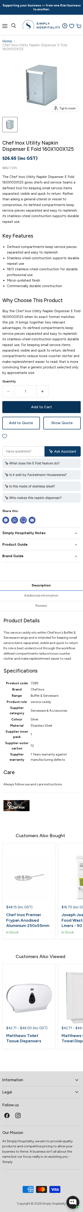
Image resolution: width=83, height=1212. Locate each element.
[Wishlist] (71, 26)
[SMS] (23, 520)
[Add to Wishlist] (41, 436)
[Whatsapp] (14, 520)
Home (7, 41)
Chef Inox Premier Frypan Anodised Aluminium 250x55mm (27, 920)
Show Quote (62, 423)
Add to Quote (21, 423)
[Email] (32, 520)
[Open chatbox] (72, 1202)
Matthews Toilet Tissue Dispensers (23, 1038)
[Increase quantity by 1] (42, 391)
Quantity (9, 381)
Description (41, 585)
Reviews (41, 606)
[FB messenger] (5, 520)
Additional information (41, 595)
